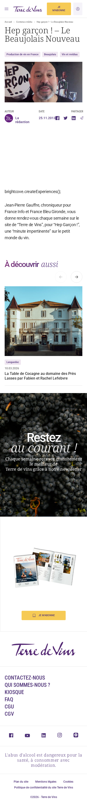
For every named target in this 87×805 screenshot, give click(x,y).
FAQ (9, 699)
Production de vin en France (22, 54)
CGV (9, 714)
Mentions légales (45, 781)
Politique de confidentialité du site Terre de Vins (43, 787)
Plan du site (21, 781)
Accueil (8, 22)
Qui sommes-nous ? (27, 685)
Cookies (68, 781)
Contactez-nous (25, 678)
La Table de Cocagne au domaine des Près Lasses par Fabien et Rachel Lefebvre (40, 375)
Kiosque (14, 692)
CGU (9, 707)
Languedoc (12, 362)
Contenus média (24, 22)
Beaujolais (50, 54)
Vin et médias (70, 54)
